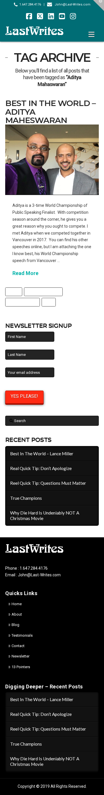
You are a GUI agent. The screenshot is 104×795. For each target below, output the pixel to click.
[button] (91, 34)
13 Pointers (21, 667)
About (17, 614)
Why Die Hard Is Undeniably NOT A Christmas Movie (44, 515)
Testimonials (22, 635)
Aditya (14, 291)
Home (17, 604)
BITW (48, 302)
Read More (25, 273)
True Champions (26, 498)
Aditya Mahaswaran (43, 291)
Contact (18, 646)
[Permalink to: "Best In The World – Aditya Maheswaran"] (52, 160)
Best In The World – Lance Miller (41, 453)
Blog (15, 625)
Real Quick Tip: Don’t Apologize (41, 468)
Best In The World (22, 302)
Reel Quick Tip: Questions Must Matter (48, 483)
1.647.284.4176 (30, 4)
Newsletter (20, 656)
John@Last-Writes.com (72, 4)
